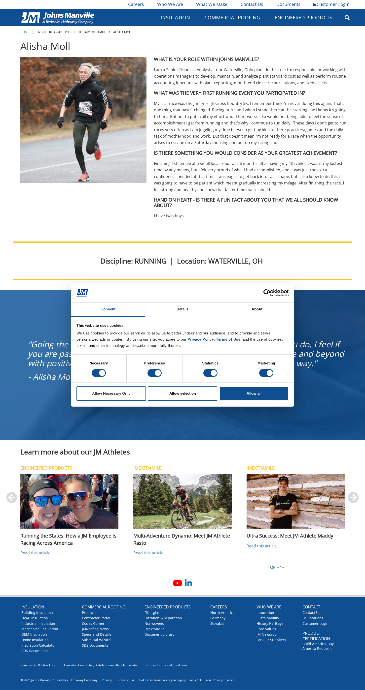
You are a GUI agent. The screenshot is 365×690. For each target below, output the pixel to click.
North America (222, 612)
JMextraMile (154, 629)
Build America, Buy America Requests (318, 646)
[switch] (154, 373)
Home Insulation (35, 639)
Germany (217, 618)
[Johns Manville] (57, 17)
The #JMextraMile (92, 32)
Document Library (159, 634)
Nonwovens (154, 623)
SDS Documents (34, 650)
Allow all (254, 393)
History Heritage (269, 623)
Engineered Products (53, 32)
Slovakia (217, 623)
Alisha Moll (122, 32)
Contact (311, 607)
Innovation (265, 612)
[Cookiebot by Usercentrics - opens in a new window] (267, 293)
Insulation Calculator (38, 645)
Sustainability (267, 618)
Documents (288, 4)
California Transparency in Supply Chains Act (170, 680)
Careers (136, 4)
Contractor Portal (96, 618)
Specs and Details (96, 634)
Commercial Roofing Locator (40, 665)
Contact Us (252, 4)
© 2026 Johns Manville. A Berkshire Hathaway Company (58, 680)
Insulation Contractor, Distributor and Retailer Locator (101, 665)
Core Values (266, 629)
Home (24, 32)
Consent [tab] (108, 309)
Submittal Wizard (96, 639)
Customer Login (333, 4)
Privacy (107, 680)
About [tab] (257, 309)
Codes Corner (93, 623)
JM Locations (312, 618)
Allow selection (182, 393)
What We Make (211, 4)
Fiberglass (153, 612)
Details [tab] (183, 309)
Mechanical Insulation (39, 629)
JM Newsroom (268, 634)
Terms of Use (125, 680)
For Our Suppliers (271, 639)
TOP (272, 567)
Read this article (35, 553)
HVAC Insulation (34, 618)
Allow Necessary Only (111, 393)
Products (89, 612)
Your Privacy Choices (220, 680)
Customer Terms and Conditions (165, 665)
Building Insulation (37, 612)
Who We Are (170, 4)
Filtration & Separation (163, 618)
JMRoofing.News (95, 629)
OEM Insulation (34, 634)
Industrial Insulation (38, 623)
